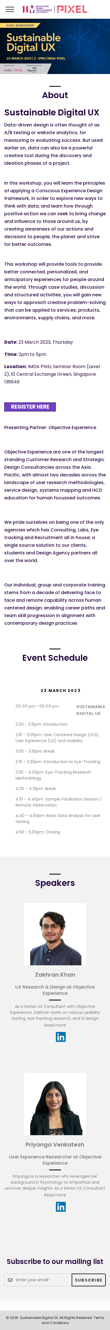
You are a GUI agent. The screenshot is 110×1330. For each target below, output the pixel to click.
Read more (55, 1025)
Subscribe (88, 1280)
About (55, 95)
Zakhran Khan (55, 975)
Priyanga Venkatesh (55, 1145)
